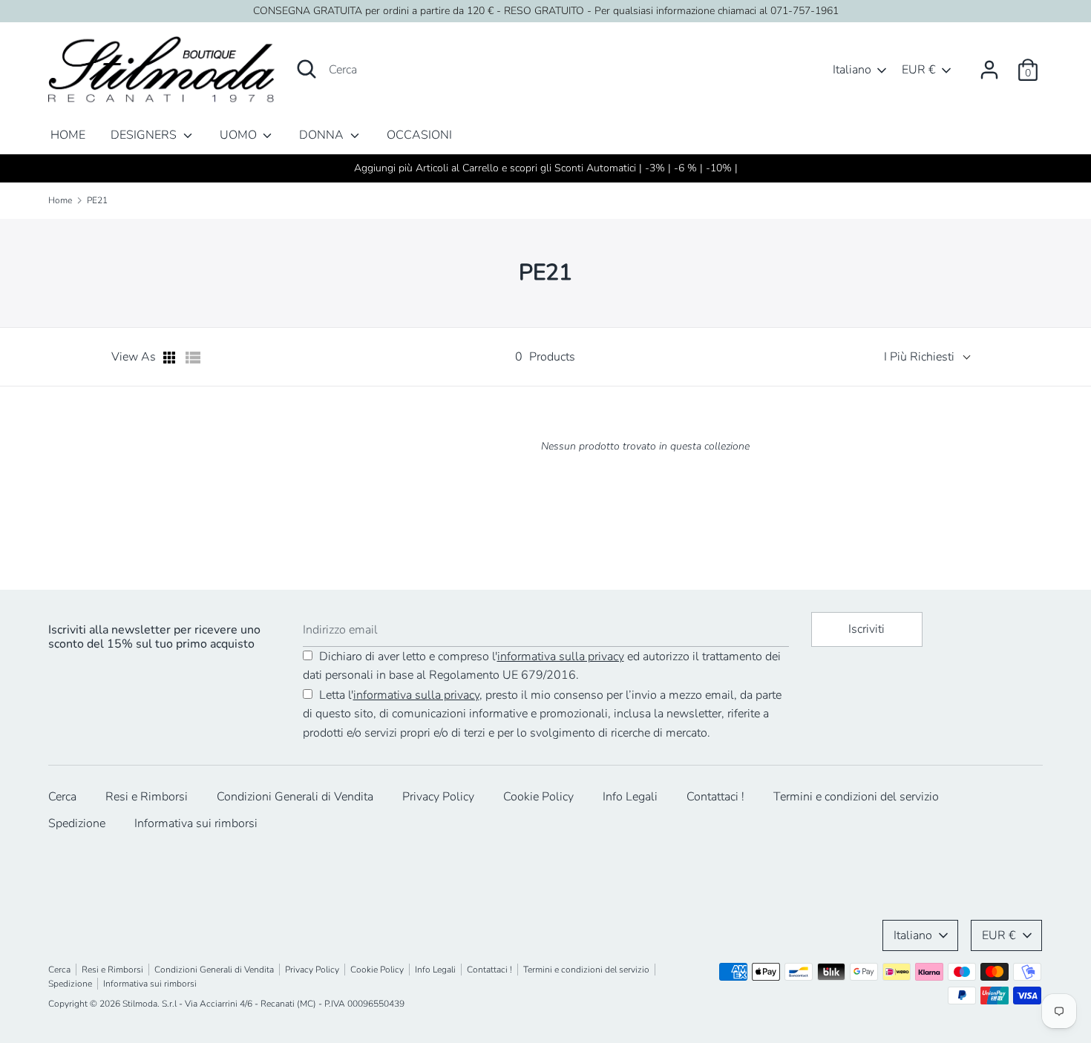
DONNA (323, 135)
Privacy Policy (438, 797)
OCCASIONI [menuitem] (419, 135)
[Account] (989, 64)
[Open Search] (306, 69)
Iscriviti (866, 629)
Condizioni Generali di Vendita (295, 797)
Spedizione (76, 823)
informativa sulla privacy (560, 656)
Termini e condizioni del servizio (856, 797)
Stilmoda (139, 1004)
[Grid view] (170, 357)
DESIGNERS (145, 135)
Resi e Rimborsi (146, 797)
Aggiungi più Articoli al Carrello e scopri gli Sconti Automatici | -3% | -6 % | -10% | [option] (546, 168)
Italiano (852, 70)
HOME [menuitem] (67, 135)
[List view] (193, 357)
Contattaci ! (715, 797)
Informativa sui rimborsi (196, 823)
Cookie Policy (538, 797)
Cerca (62, 797)
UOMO (240, 135)
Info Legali (630, 797)
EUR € (919, 70)
